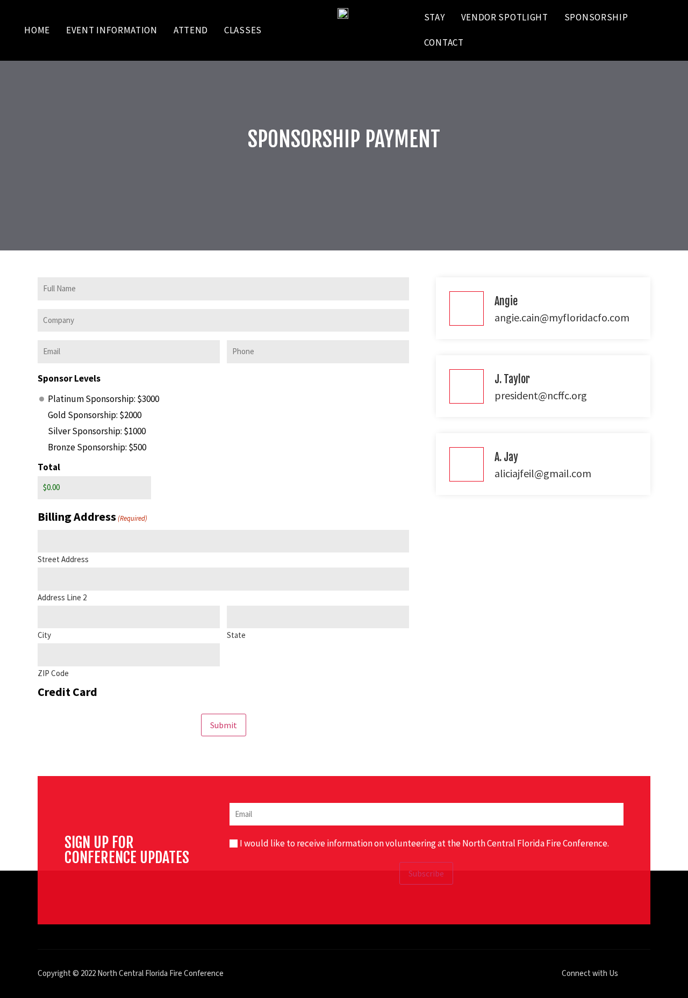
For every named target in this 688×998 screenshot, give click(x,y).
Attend (191, 30)
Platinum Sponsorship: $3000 (103, 399)
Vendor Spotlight (504, 17)
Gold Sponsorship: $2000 (94, 415)
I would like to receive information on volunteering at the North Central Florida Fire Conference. (424, 843)
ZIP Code (53, 672)
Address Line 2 (62, 596)
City (44, 634)
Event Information (111, 30)
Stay (434, 17)
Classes (243, 30)
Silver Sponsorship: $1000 (97, 431)
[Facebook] (631, 973)
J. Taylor (512, 379)
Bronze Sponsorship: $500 (97, 447)
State (236, 634)
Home (37, 30)
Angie (506, 301)
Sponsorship (596, 17)
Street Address (63, 558)
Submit (223, 725)
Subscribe (426, 873)
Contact (444, 42)
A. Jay (506, 457)
